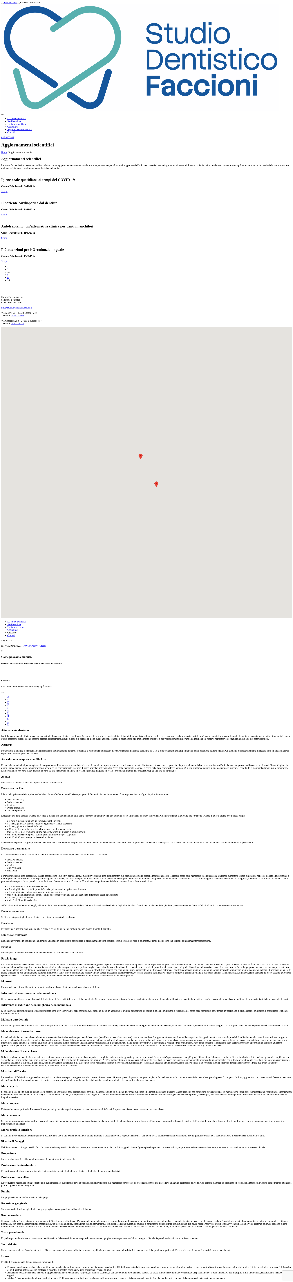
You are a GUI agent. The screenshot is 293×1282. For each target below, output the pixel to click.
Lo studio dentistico (16, 118)
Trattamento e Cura (16, 124)
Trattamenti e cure (16, 627)
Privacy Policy (31, 645)
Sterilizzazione (14, 121)
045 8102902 (10, 2)
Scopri (4, 191)
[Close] (2, 692)
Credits (43, 645)
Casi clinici (12, 126)
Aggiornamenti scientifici (19, 129)
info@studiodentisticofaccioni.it (16, 307)
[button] (141, 456)
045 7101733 (17, 323)
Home (4, 152)
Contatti (11, 132)
